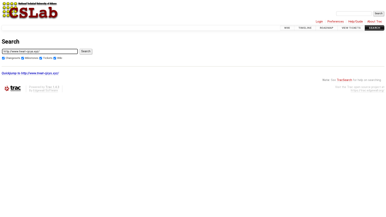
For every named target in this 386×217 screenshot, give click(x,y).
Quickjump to (30, 73)
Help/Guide (355, 21)
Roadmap (327, 27)
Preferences (335, 21)
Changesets (13, 57)
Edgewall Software (45, 90)
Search (374, 27)
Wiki (287, 27)
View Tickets (351, 27)
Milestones (31, 57)
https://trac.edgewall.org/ (367, 90)
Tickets (47, 57)
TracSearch (344, 80)
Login (319, 21)
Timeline (305, 27)
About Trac (374, 21)
